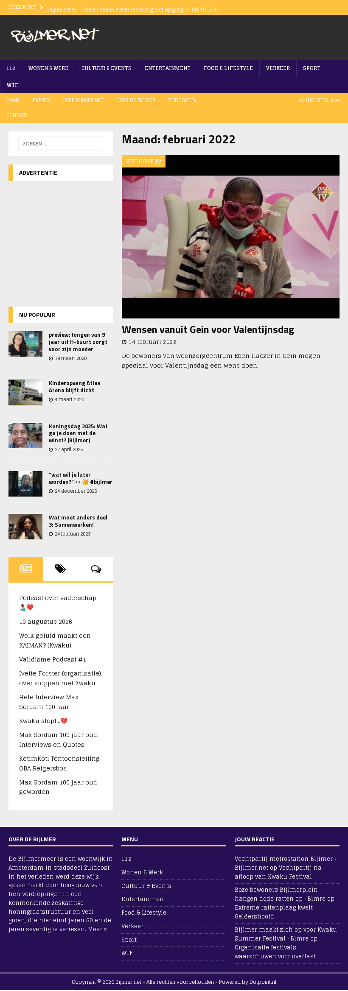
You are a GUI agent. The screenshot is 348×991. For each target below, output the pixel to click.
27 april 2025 (69, 449)
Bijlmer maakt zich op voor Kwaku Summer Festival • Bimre (286, 934)
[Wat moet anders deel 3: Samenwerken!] (25, 526)
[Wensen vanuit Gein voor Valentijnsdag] (231, 236)
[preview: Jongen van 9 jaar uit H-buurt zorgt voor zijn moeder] (25, 344)
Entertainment (168, 68)
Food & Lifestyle (228, 68)
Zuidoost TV (182, 100)
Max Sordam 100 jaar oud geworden (58, 787)
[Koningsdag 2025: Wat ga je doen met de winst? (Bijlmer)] (25, 435)
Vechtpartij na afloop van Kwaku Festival (278, 872)
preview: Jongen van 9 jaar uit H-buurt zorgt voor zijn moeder (78, 341)
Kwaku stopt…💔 (43, 720)
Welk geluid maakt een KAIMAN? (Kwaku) (55, 640)
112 (10, 68)
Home (13, 100)
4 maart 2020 (69, 399)
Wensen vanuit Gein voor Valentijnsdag (208, 329)
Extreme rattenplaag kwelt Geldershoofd (274, 912)
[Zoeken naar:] (61, 144)
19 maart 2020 (71, 358)
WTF (12, 85)
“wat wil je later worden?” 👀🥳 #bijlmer (80, 478)
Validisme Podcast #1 (52, 659)
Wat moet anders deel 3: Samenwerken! (78, 521)
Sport (311, 68)
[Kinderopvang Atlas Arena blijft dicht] (25, 392)
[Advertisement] (240, 36)
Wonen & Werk (48, 68)
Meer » (97, 929)
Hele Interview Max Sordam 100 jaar (49, 702)
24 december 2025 (76, 491)
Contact (16, 115)
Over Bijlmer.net (83, 100)
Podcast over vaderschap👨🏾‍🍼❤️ (57, 602)
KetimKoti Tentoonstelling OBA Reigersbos (59, 763)
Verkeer (278, 68)
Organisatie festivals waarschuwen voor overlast (275, 952)
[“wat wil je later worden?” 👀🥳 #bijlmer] (25, 484)
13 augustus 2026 (45, 621)
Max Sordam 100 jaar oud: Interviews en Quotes (58, 739)
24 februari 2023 (72, 534)
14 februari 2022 (153, 342)
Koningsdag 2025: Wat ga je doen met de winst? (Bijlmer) (78, 433)
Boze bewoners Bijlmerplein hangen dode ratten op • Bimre (280, 894)
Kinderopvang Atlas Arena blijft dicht (75, 386)
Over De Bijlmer (135, 100)
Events (41, 100)
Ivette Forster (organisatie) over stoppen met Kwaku (60, 678)
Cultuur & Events (106, 68)
